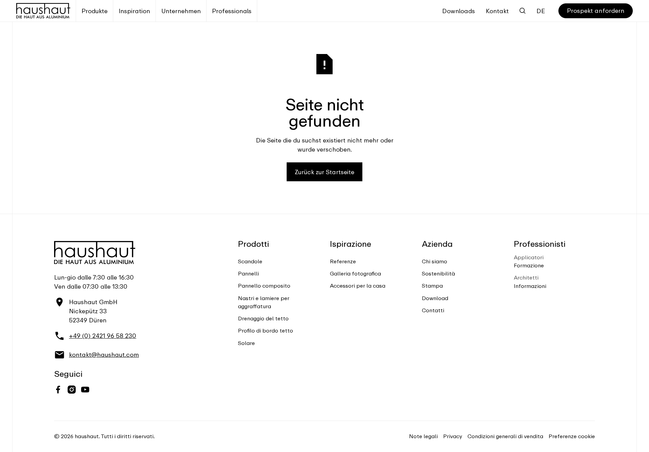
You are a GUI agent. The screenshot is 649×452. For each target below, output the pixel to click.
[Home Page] (43, 11)
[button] (94, 11)
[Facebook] (58, 389)
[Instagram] (71, 389)
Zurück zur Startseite (324, 172)
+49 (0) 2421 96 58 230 (102, 336)
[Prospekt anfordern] (595, 11)
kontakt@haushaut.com (104, 354)
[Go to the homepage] (94, 252)
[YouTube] (85, 389)
